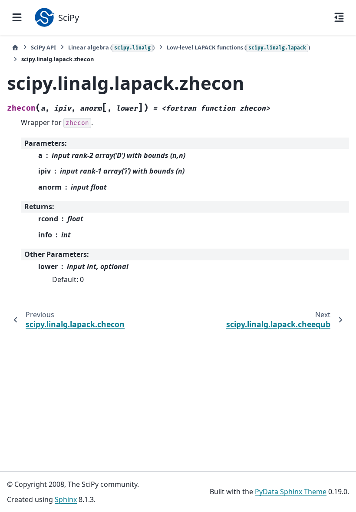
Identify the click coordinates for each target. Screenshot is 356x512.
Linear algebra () (111, 47)
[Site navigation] (17, 17)
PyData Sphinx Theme (290, 491)
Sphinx (66, 499)
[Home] (15, 47)
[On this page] (339, 17)
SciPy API (43, 47)
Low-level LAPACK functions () (238, 47)
